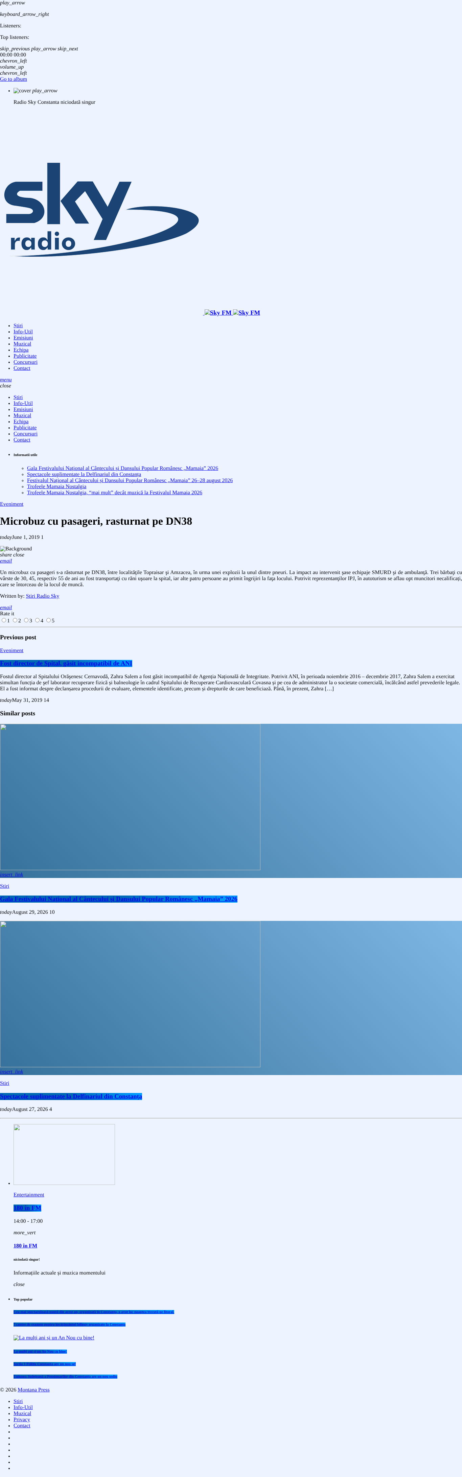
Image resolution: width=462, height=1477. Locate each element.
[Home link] (130, 312)
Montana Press (34, 1390)
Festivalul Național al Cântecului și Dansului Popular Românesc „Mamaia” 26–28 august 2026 (130, 480)
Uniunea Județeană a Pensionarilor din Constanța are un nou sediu (65, 1377)
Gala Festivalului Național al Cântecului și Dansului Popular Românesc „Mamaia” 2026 (122, 468)
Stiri (4, 886)
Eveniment (11, 504)
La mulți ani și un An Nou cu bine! (40, 1352)
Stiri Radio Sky (43, 596)
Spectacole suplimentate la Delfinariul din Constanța (84, 474)
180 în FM (27, 1208)
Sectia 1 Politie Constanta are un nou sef (45, 1364)
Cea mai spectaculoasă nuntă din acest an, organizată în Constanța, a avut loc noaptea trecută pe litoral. (94, 1312)
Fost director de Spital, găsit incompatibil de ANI (66, 663)
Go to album (13, 79)
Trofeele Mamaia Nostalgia (56, 487)
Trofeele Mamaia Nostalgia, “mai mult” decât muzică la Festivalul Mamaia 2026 (114, 493)
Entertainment (29, 1195)
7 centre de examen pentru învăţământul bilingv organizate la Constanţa (69, 1325)
